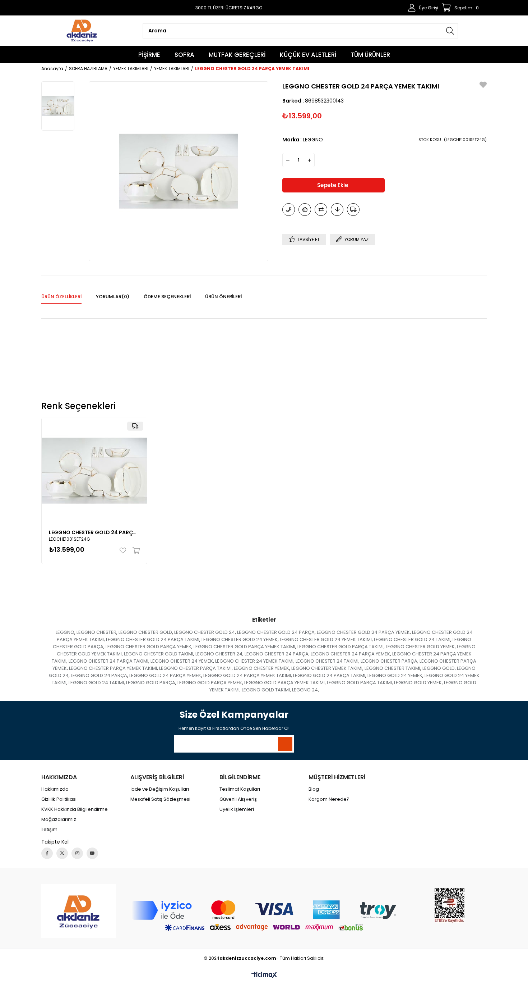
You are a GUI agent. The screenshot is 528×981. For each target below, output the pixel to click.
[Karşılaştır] (321, 209)
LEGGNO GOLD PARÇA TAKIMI (359, 682)
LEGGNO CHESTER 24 (218, 653)
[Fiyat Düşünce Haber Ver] (337, 209)
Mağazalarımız (58, 819)
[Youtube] (92, 853)
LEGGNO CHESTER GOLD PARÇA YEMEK (148, 646)
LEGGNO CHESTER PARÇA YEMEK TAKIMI (113, 668)
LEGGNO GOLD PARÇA (150, 682)
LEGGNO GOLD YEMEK (418, 682)
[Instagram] (77, 853)
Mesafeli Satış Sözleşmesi (160, 799)
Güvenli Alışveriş (238, 799)
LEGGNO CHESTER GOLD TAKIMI (158, 653)
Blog (314, 789)
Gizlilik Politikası (59, 799)
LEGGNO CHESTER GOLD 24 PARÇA (276, 632)
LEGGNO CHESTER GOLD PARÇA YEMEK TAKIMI (244, 646)
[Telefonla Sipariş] (288, 209)
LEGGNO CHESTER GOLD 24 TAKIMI (412, 639)
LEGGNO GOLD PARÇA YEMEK (209, 682)
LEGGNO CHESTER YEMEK (261, 668)
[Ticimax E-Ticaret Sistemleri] (264, 975)
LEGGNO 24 (305, 689)
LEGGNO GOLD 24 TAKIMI (96, 682)
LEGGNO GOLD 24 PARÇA (99, 675)
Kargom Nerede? (329, 799)
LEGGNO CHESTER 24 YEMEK (181, 661)
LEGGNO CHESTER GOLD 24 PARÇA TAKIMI (152, 639)
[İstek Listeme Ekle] (304, 209)
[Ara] (450, 31)
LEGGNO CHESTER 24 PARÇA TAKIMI (108, 661)
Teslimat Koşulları (239, 789)
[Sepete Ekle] (134, 550)
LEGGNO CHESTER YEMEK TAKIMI (326, 668)
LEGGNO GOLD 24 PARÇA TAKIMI (329, 675)
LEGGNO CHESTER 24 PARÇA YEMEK (350, 653)
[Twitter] (62, 853)
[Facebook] (47, 853)
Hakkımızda (55, 789)
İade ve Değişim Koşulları (159, 789)
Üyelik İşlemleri (236, 809)
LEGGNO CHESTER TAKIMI (392, 668)
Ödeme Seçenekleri (167, 296)
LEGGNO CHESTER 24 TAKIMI (327, 661)
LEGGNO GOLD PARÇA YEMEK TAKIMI (284, 682)
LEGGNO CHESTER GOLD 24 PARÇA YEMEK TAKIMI (94, 532)
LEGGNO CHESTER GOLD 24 (204, 632)
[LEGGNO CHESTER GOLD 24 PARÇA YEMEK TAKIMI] (94, 470)
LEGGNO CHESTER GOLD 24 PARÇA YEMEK (363, 632)
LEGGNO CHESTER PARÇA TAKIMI (195, 668)
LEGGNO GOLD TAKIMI (266, 689)
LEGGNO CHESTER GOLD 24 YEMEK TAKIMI (326, 639)
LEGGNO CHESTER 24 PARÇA (277, 653)
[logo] (78, 911)
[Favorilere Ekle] (483, 86)
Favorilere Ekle (124, 550)
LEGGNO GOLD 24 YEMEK (394, 675)
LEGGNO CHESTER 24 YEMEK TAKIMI (254, 661)
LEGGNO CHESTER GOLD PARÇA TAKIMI (340, 646)
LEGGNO (65, 632)
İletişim (49, 829)
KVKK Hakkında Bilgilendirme (74, 809)
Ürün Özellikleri (61, 296)
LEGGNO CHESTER (96, 632)
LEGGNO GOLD (438, 668)
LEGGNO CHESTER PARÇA (389, 661)
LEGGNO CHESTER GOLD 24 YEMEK (240, 639)
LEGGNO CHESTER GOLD (145, 632)
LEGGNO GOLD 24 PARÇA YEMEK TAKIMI (247, 675)
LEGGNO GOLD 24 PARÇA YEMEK (165, 675)
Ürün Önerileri (223, 296)
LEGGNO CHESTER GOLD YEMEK (420, 646)
